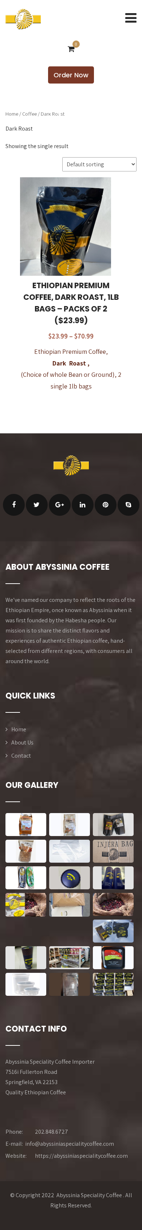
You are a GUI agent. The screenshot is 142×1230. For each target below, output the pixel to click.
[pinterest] (106, 505)
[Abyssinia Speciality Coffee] (23, 19)
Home (11, 113)
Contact (21, 755)
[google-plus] (60, 505)
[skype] (128, 505)
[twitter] (37, 505)
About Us (22, 742)
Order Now (71, 75)
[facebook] (14, 505)
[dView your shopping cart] (71, 49)
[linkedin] (83, 505)
